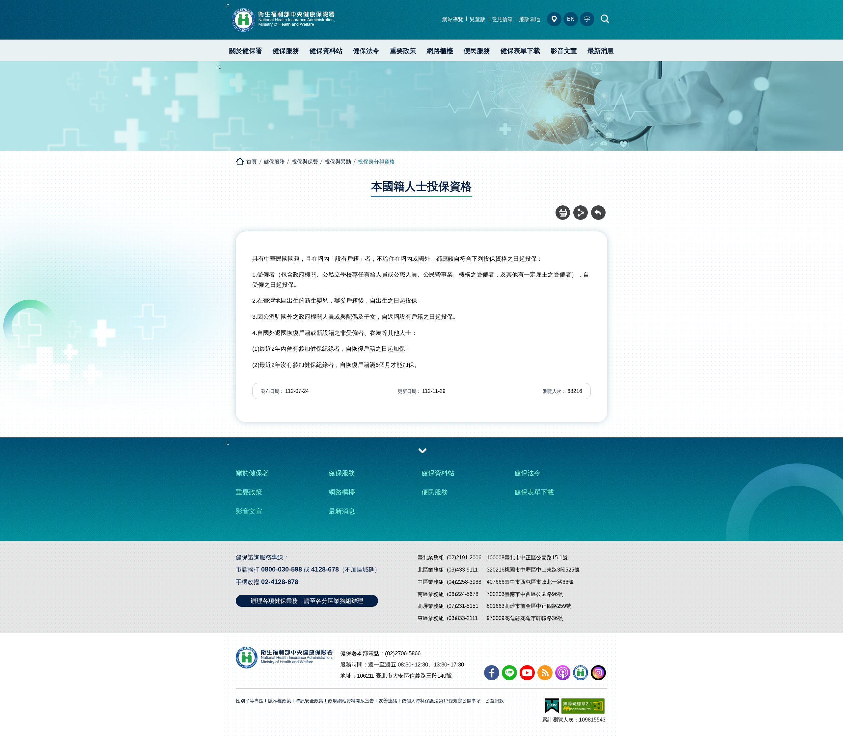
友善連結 (388, 700)
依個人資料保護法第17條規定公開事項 (441, 700)
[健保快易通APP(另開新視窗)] (580, 672)
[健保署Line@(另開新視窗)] (509, 672)
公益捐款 (494, 700)
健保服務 (286, 50)
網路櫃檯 (440, 50)
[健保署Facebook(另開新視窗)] (491, 672)
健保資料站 (326, 50)
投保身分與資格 (376, 161)
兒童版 (477, 19)
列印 (563, 209)
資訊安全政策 (309, 700)
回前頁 (598, 209)
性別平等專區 (249, 700)
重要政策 (403, 50)
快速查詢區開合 (605, 19)
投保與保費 (305, 161)
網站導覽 (452, 19)
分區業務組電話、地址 (554, 19)
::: (227, 5)
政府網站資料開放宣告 (351, 700)
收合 (422, 450)
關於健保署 (245, 50)
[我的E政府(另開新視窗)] (552, 706)
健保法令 (366, 50)
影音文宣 (564, 50)
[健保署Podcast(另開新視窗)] (562, 672)
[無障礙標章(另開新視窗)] (583, 706)
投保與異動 (338, 161)
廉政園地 (529, 19)
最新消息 (600, 50)
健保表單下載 (520, 50)
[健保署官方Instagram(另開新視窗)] (598, 672)
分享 (580, 209)
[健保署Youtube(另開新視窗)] (527, 672)
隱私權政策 (279, 700)
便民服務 (477, 50)
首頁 (251, 161)
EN (571, 19)
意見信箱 (502, 19)
